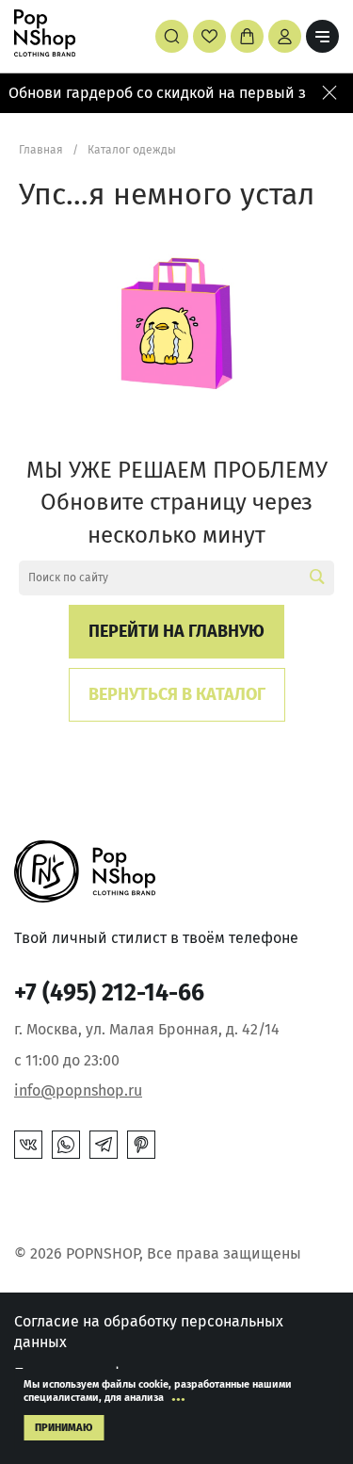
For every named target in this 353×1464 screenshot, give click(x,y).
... (178, 1394)
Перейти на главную (176, 631)
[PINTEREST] (141, 1145)
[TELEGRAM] (103, 1145)
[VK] (28, 1145)
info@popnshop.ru (78, 1090)
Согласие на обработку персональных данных (148, 1331)
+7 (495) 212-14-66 (109, 993)
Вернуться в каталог (176, 694)
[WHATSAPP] (66, 1145)
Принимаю (63, 1428)
